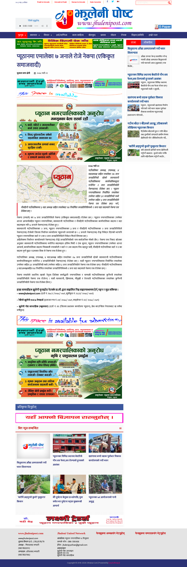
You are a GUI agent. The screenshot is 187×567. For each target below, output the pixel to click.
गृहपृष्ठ (20, 35)
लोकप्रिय (148, 42)
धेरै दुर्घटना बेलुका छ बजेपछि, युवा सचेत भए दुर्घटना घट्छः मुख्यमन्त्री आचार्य (68, 501)
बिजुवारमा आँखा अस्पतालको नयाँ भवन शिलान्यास (146, 50)
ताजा (133, 42)
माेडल (113, 35)
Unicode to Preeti (60, 2)
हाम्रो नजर (153, 35)
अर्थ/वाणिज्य (61, 35)
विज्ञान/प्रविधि (137, 35)
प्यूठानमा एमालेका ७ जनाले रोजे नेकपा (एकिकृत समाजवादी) (65, 61)
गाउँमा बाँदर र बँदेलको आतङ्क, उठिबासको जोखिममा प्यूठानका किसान (147, 125)
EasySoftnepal (114, 562)
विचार (46, 35)
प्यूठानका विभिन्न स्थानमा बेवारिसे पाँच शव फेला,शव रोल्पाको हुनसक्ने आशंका (68, 460)
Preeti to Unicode (43, 2)
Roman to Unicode (78, 2)
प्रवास (103, 35)
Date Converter (95, 2)
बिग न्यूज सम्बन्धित (28, 428)
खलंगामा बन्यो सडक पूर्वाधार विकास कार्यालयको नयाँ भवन (105, 458)
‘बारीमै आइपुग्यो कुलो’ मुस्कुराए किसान (147, 146)
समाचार (33, 35)
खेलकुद (92, 35)
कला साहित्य (78, 35)
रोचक (123, 35)
